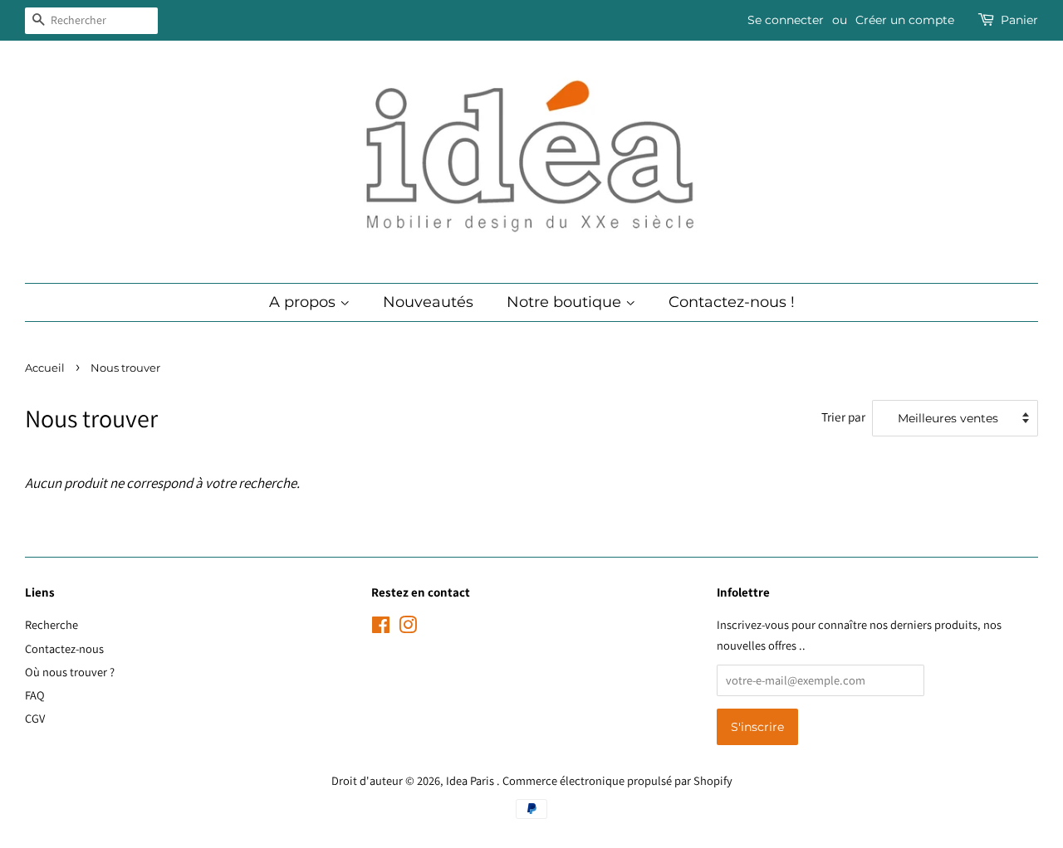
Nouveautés (428, 302)
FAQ (35, 695)
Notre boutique (566, 302)
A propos (304, 302)
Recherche (51, 624)
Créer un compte (904, 19)
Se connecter (785, 19)
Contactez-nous (64, 648)
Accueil (45, 368)
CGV (35, 718)
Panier (1019, 19)
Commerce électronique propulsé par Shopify (617, 780)
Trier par (843, 416)
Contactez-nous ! (732, 302)
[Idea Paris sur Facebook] (380, 628)
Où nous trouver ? (70, 672)
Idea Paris (471, 780)
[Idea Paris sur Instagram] (408, 628)
